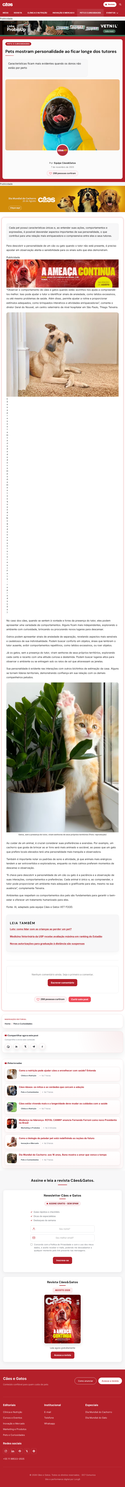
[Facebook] (20, 1451)
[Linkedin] (13, 1451)
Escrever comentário (62, 982)
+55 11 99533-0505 (13, 1458)
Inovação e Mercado (63, 13)
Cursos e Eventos (12, 1417)
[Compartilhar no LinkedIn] (16, 1046)
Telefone (49, 1417)
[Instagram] (6, 1451)
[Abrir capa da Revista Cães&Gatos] (62, 1319)
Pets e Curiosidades (90, 13)
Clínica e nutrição (37, 13)
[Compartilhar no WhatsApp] (8, 1046)
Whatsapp (49, 1423)
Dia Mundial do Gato (96, 1417)
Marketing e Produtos (14, 1429)
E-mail (47, 1412)
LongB (77, 1479)
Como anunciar (85, 1381)
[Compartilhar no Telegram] (33, 1046)
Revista (18, 13)
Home (8, 1023)
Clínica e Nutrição (12, 1412)
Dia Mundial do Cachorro (98, 1412)
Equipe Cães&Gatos (65, 163)
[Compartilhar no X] (25, 1046)
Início (5, 13)
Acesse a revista (62, 1355)
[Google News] (34, 1451)
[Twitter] (27, 1451)
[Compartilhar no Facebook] (42, 1046)
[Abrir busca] (120, 4)
